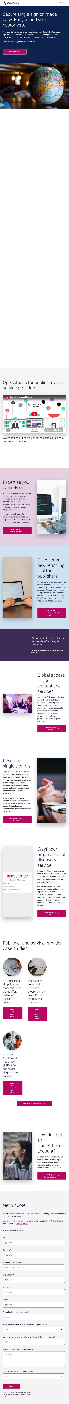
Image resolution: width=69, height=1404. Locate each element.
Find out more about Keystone (15, 820)
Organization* (8, 1275)
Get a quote (13, 52)
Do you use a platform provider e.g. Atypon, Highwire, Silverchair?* (29, 1337)
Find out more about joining (50, 728)
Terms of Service (25, 1395)
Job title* (6, 1300)
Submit (11, 1386)
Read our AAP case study (12, 1087)
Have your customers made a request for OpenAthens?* (25, 1324)
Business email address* (13, 1262)
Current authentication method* (15, 1312)
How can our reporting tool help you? (51, 613)
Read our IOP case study (11, 1013)
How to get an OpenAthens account (50, 1176)
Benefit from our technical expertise (16, 531)
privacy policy (22, 1224)
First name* (7, 1238)
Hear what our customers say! (32, 1103)
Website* (6, 1287)
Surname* (7, 1250)
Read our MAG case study (37, 1014)
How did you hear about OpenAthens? (18, 1371)
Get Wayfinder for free (50, 914)
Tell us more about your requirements (18, 1349)
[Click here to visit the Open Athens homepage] (11, 3)
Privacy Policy (12, 1395)
